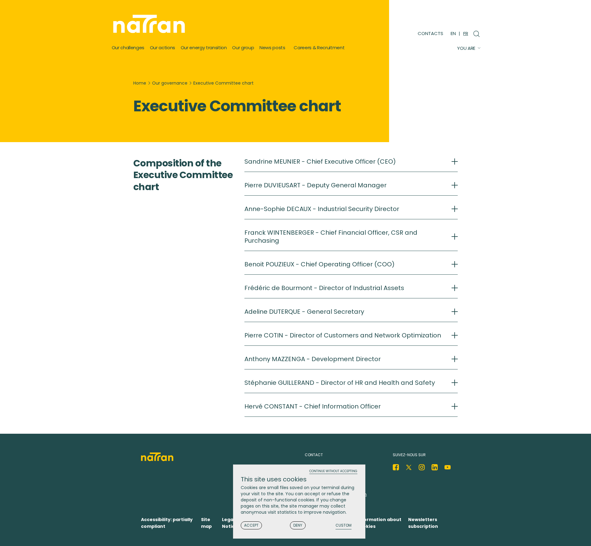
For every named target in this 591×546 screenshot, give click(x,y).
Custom (344, 525)
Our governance (169, 83)
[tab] (351, 164)
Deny (297, 525)
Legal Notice (230, 522)
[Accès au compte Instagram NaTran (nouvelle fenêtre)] (422, 467)
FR (465, 33)
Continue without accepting (333, 471)
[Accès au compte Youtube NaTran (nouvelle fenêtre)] (447, 467)
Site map (206, 522)
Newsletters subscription (423, 522)
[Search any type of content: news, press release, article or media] (474, 33)
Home (139, 83)
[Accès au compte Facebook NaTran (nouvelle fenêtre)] (396, 467)
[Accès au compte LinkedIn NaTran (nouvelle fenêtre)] (435, 467)
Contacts (430, 33)
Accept (251, 525)
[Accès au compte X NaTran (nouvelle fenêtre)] (409, 467)
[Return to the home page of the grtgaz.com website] (150, 24)
